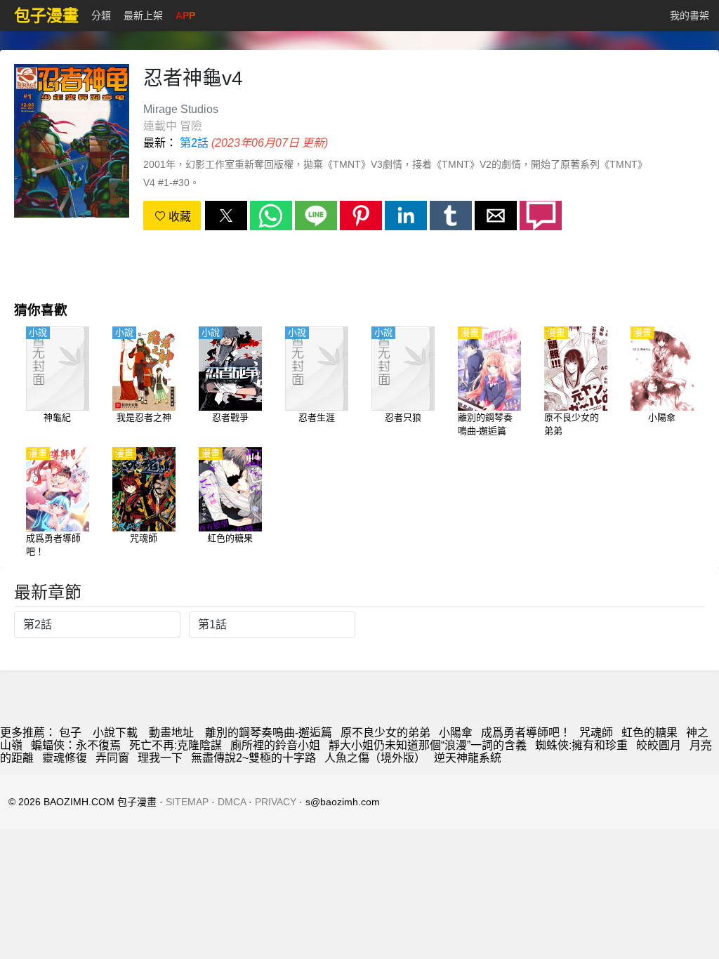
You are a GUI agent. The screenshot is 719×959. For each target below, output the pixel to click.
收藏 (178, 217)
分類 (101, 15)
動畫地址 (171, 733)
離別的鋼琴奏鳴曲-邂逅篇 (268, 733)
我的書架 (689, 15)
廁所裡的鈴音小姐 (275, 745)
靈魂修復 (64, 758)
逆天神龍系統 (467, 758)
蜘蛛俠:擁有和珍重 (581, 745)
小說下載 (115, 733)
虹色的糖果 (649, 733)
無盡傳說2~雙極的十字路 (253, 758)
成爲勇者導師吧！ (526, 733)
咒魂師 (596, 733)
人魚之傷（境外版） (375, 758)
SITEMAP (187, 801)
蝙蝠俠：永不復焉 (76, 745)
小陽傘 (456, 733)
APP (185, 15)
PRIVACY (275, 801)
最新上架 (143, 15)
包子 (70, 733)
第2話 (194, 143)
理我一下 (160, 758)
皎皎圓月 (658, 745)
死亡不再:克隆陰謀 (175, 745)
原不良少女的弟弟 (385, 733)
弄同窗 (112, 758)
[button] (226, 215)
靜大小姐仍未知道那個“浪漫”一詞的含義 (428, 745)
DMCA (232, 801)
